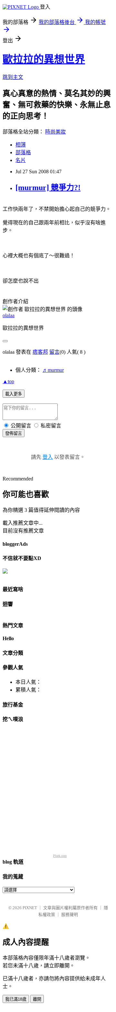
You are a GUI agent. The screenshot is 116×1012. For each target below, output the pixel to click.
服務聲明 (69, 914)
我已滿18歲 (15, 999)
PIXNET (30, 907)
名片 (20, 160)
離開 (37, 999)
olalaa (9, 315)
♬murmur (53, 370)
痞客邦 (40, 352)
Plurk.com (60, 855)
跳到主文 (13, 77)
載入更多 (13, 394)
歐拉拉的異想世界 (44, 59)
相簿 (20, 144)
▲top (8, 381)
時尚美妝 (55, 132)
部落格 (23, 152)
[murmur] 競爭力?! (48, 187)
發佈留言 (13, 433)
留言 (54, 352)
